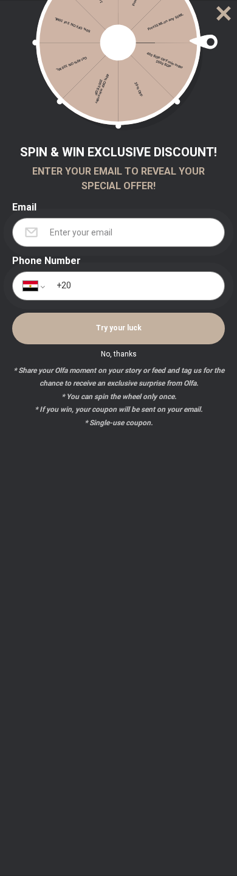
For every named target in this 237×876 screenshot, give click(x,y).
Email (24, 207)
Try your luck (119, 328)
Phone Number (46, 261)
